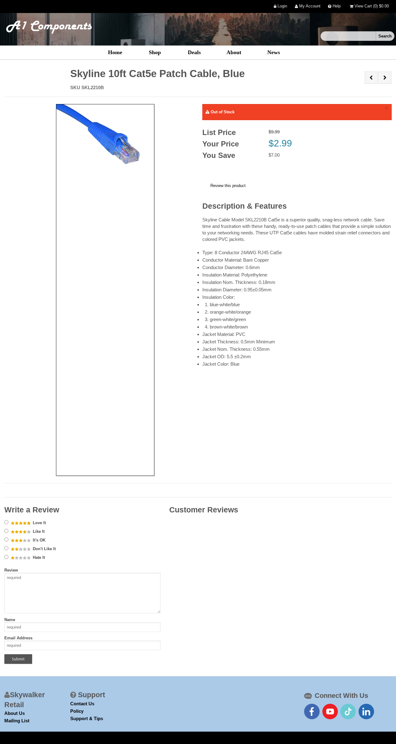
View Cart (371, 6)
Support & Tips (86, 718)
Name (9, 620)
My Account (309, 6)
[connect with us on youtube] (330, 711)
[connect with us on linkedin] (366, 711)
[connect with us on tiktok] (348, 711)
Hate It (38, 557)
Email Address (18, 638)
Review (11, 570)
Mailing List (16, 720)
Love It (39, 522)
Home (115, 52)
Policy (77, 711)
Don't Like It (44, 548)
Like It (38, 531)
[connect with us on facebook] (312, 711)
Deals (194, 52)
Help (336, 6)
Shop (155, 52)
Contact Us (82, 703)
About (233, 52)
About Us (14, 713)
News (273, 52)
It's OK (38, 540)
